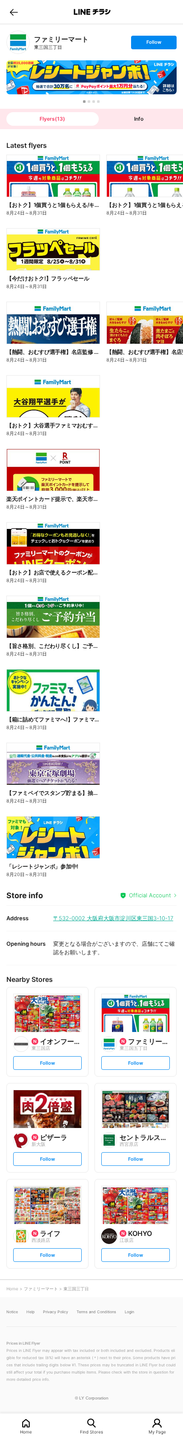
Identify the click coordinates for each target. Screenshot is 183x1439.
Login (129, 1312)
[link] (18, 42)
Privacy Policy (55, 1312)
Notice (12, 1312)
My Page (157, 1431)
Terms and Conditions (96, 1312)
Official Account (150, 895)
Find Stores (91, 1431)
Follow (153, 44)
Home (26, 1431)
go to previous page (14, 12)
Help (30, 1312)
